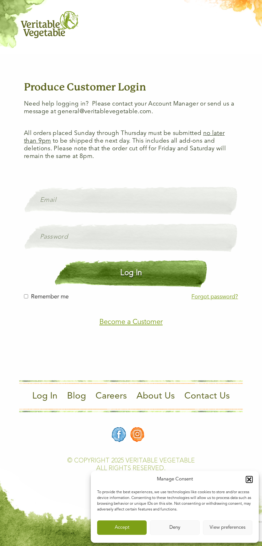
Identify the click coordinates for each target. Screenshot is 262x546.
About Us (155, 396)
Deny (174, 527)
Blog (76, 396)
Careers (111, 396)
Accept (122, 527)
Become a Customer (131, 322)
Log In (45, 396)
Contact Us (207, 396)
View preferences (227, 527)
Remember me (50, 297)
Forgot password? (214, 297)
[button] (249, 479)
